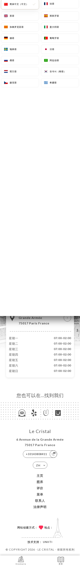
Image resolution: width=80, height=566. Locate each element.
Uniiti (47, 542)
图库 (40, 482)
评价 (40, 488)
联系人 (40, 500)
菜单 (40, 494)
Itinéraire (21, 564)
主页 (40, 475)
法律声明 (40, 507)
